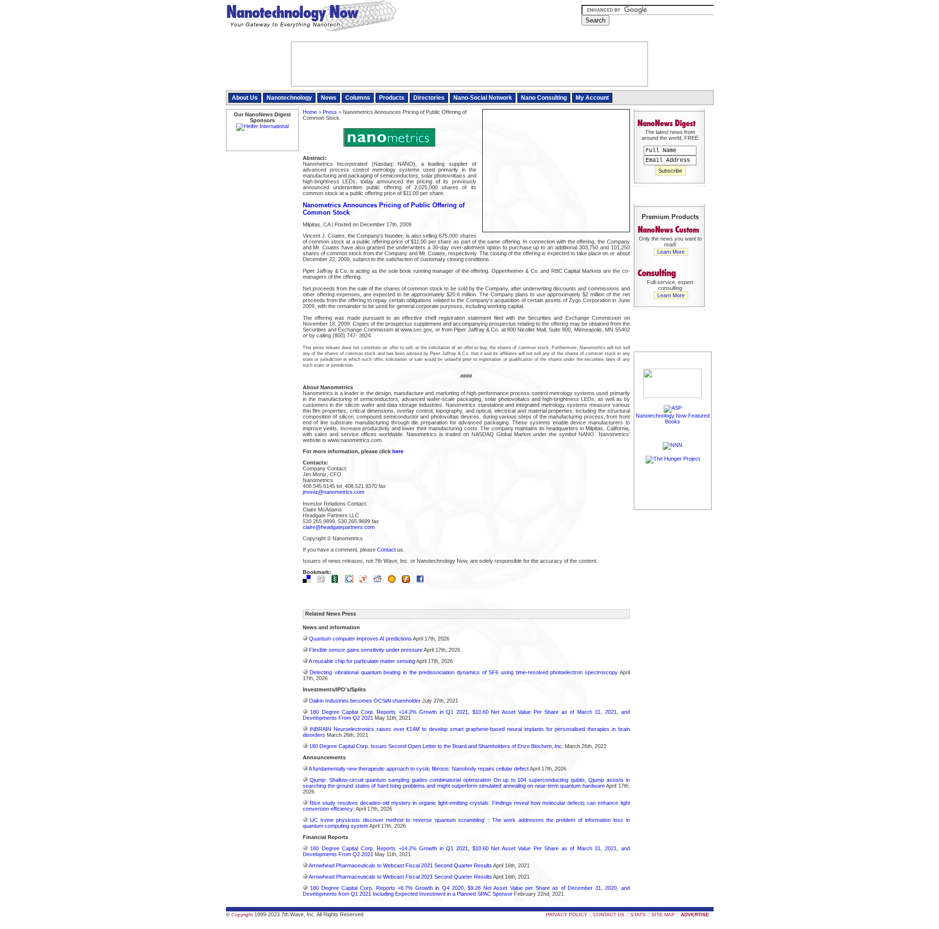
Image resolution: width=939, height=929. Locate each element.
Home (310, 112)
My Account (592, 97)
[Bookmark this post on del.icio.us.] (309, 581)
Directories (429, 97)
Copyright (242, 914)
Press (330, 112)
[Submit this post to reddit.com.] (380, 581)
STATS (638, 914)
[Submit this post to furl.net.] (408, 581)
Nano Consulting (544, 97)
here (397, 451)
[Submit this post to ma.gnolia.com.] (394, 581)
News (328, 97)
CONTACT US (609, 914)
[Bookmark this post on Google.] (351, 581)
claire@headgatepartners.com (339, 527)
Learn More (671, 252)
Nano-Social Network (482, 97)
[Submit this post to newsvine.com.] (337, 581)
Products (391, 97)
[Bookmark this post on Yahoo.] (365, 581)
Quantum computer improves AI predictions (360, 638)
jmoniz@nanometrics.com (333, 492)
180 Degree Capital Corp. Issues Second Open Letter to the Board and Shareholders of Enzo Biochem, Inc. (436, 746)
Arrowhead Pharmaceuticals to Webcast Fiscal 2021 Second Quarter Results (400, 865)
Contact (386, 550)
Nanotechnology (289, 97)
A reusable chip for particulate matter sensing (362, 661)
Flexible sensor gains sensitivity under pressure (366, 650)
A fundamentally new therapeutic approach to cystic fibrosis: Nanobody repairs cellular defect (419, 769)
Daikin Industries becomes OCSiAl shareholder (365, 701)
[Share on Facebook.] (422, 581)
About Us (245, 97)
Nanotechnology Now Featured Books (673, 418)
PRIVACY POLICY (566, 914)
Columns (357, 97)
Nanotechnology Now (311, 17)
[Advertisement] (673, 658)
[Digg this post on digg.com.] (323, 581)
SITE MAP (663, 914)
